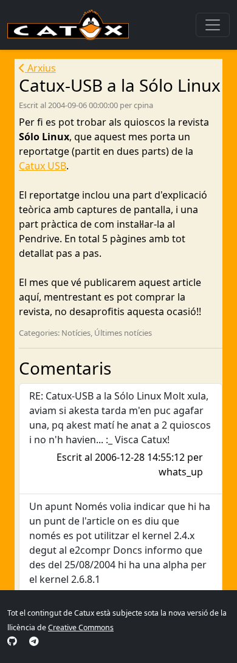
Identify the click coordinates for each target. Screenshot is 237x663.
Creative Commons (81, 627)
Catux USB (42, 165)
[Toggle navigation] (213, 25)
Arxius (40, 68)
